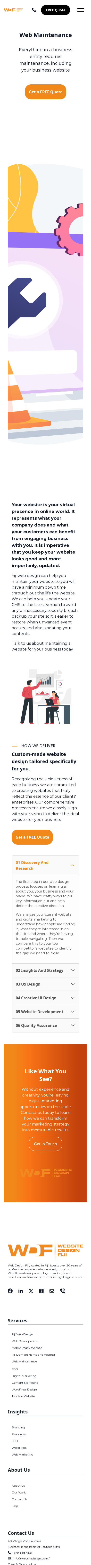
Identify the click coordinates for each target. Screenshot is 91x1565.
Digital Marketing (24, 1376)
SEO (15, 1369)
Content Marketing (25, 1382)
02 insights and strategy (39, 970)
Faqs (15, 1506)
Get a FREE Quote (45, 92)
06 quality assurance (36, 1025)
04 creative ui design (36, 998)
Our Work (19, 1492)
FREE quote (55, 10)
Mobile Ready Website (27, 1348)
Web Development (25, 1341)
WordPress (19, 1447)
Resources (18, 1434)
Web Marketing (22, 1454)
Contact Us (19, 1499)
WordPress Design (24, 1389)
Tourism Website (23, 1396)
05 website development (39, 1011)
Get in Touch (45, 1144)
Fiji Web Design (22, 1334)
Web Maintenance (24, 1361)
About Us (18, 1485)
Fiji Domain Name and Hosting (33, 1354)
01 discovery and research (32, 865)
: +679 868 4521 (21, 1552)
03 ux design (28, 984)
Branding (18, 1427)
